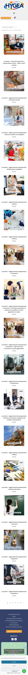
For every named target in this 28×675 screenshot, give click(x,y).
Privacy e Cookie (10, 672)
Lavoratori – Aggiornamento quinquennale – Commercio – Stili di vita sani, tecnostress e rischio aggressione (14, 346)
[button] (14, 13)
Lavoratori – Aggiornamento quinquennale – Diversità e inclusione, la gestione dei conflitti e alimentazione (14, 418)
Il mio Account (14, 622)
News (14, 616)
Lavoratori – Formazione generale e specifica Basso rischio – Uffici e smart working (14, 63)
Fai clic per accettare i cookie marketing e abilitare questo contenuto (14, 651)
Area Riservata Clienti (14, 614)
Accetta (14, 662)
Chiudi (14, 665)
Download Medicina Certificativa (14, 620)
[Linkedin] (15, 639)
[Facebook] (12, 639)
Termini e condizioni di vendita (14, 627)
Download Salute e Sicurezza (14, 618)
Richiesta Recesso (14, 625)
